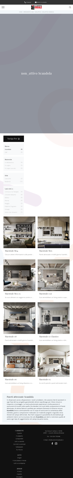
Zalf (6, 152)
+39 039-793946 (55, 436)
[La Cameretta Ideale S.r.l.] (36, 7)
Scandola (8, 149)
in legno (7, 165)
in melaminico (9, 162)
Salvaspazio (19, 447)
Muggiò (7, 203)
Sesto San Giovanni (11, 212)
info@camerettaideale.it (55, 440)
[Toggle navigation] (3, 7)
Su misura (19, 450)
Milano (7, 197)
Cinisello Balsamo (10, 195)
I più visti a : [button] (9, 189)
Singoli (19, 458)
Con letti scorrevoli (19, 444)
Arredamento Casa (29, 12)
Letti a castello (19, 441)
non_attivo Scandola (48, 12)
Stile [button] (6, 175)
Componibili (19, 439)
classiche (8, 179)
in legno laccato (10, 168)
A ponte (19, 433)
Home (20, 12)
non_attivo (38, 12)
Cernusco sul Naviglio (12, 192)
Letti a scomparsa (19, 463)
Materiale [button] (8, 159)
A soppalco (19, 436)
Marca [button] (7, 146)
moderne (8, 181)
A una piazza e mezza (19, 460)
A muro (19, 471)
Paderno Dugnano (10, 206)
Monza (7, 200)
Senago (7, 209)
